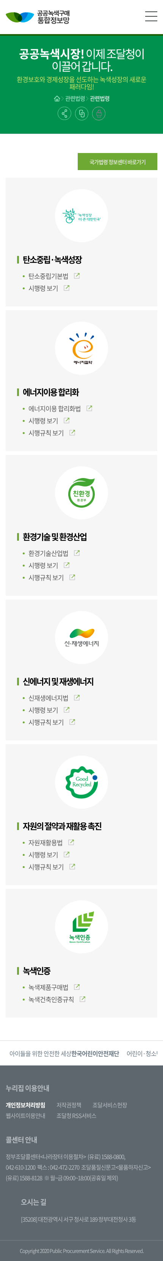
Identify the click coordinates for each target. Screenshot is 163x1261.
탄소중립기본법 (48, 276)
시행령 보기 (43, 288)
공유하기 (64, 113)
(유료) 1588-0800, (106, 1156)
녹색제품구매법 (48, 987)
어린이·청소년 (88, 1053)
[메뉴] (151, 16)
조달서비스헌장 (109, 1105)
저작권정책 (68, 1105)
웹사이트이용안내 (25, 1115)
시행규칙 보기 (46, 432)
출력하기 (98, 113)
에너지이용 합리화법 (54, 408)
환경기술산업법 (48, 553)
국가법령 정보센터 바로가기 (117, 162)
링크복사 (81, 113)
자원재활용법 (45, 842)
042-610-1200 (20, 1167)
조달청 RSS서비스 (76, 1115)
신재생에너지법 (48, 697)
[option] (88, 1053)
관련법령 (75, 98)
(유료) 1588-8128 (24, 1178)
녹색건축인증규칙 (51, 999)
